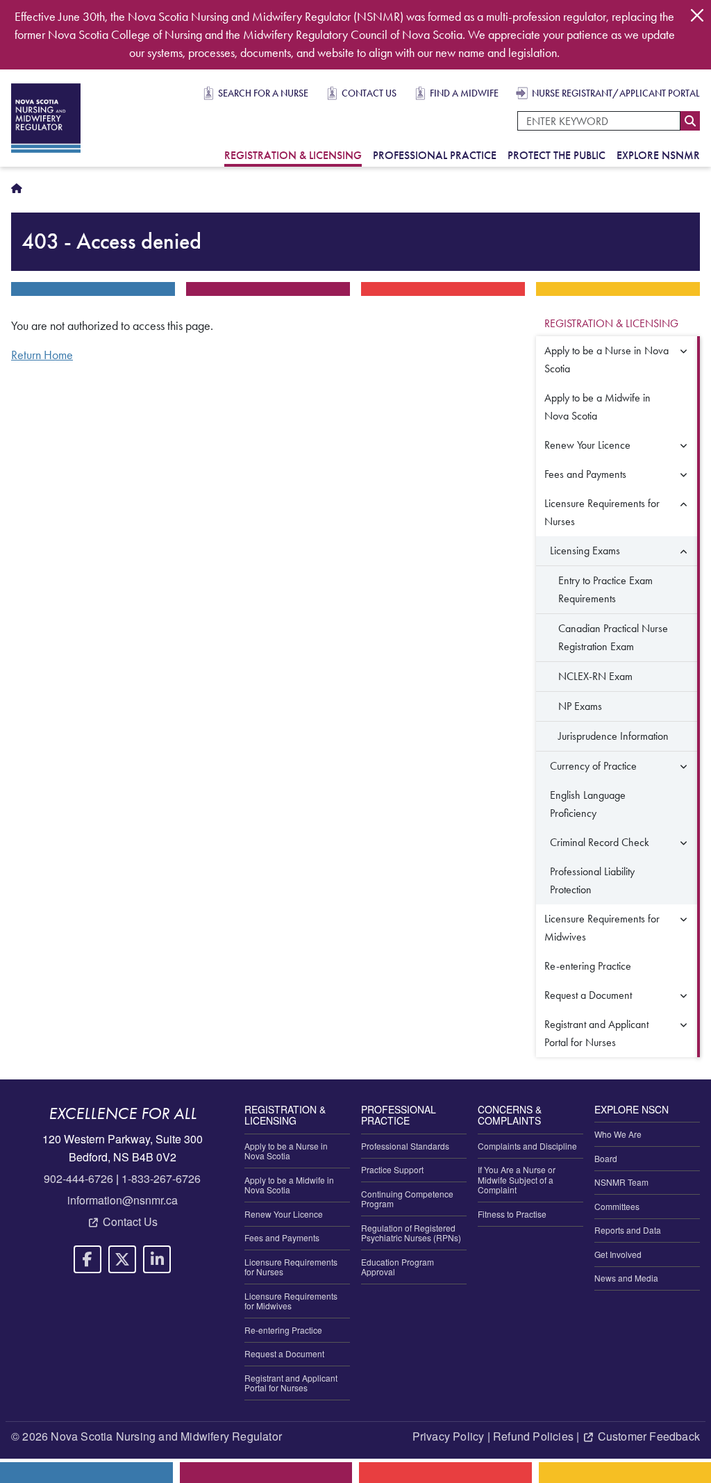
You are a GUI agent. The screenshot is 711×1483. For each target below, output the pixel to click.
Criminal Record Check (599, 842)
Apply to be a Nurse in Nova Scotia (606, 359)
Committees (616, 1206)
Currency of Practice (593, 765)
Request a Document (588, 995)
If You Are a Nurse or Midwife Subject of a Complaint (516, 1179)
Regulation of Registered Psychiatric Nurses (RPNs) (411, 1232)
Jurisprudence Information (613, 736)
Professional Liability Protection (592, 880)
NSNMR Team (621, 1182)
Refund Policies (533, 1436)
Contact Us (369, 93)
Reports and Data (627, 1230)
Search (690, 121)
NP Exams (580, 706)
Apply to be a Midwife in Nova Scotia (597, 406)
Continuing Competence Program (407, 1198)
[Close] (697, 15)
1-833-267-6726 (161, 1178)
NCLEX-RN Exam (595, 676)
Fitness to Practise (512, 1214)
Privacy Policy (448, 1436)
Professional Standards (405, 1146)
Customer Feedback (649, 1436)
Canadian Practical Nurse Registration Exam (613, 637)
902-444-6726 (78, 1178)
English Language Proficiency (588, 804)
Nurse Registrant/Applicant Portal (616, 93)
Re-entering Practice (587, 965)
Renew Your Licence (587, 444)
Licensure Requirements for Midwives (602, 927)
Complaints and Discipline (527, 1146)
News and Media (626, 1278)
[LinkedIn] (157, 1259)
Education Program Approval (397, 1266)
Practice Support (392, 1169)
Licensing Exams (585, 550)
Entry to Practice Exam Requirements (605, 589)
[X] (122, 1259)
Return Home (42, 355)
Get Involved (618, 1254)
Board (605, 1158)
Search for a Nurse (263, 93)
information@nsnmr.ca (122, 1200)
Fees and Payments (585, 474)
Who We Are (618, 1134)
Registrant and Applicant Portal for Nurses (596, 1033)
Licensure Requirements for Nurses (602, 512)
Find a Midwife (464, 93)
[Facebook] (87, 1259)
